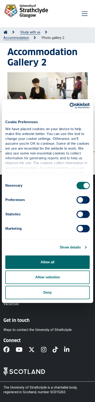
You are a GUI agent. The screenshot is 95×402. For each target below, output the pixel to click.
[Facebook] (9, 349)
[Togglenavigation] (85, 14)
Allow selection (47, 277)
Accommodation (16, 38)
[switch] (83, 200)
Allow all (47, 262)
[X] (35, 349)
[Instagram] (47, 349)
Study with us (30, 32)
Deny (47, 292)
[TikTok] (58, 349)
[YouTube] (22, 349)
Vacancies (11, 304)
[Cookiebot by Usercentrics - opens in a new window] (69, 106)
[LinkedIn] (70, 349)
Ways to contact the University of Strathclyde (37, 330)
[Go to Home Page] (5, 32)
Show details (70, 247)
